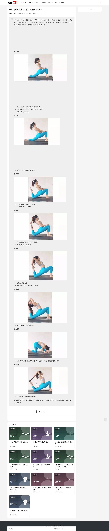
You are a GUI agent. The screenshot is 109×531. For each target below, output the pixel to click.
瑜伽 (56, 2)
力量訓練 (43, 2)
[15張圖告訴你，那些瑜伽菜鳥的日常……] (41, 479)
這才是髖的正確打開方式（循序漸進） (64, 443)
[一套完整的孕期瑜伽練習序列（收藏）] (64, 479)
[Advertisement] (43, 38)
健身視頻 (61, 2)
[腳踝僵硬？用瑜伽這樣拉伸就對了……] (19, 501)
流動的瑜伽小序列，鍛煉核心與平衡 (19, 465)
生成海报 (57, 528)
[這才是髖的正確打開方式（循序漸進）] (64, 433)
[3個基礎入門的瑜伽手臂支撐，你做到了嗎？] (19, 479)
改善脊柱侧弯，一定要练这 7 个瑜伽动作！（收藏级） (64, 465)
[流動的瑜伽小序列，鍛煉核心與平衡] (19, 456)
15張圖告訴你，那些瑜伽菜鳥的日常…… (42, 488)
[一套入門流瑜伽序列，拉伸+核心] (19, 433)
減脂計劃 (23, 2)
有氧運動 (30, 2)
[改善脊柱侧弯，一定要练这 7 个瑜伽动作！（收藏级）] (64, 456)
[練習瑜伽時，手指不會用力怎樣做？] (41, 456)
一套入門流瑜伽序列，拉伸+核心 (19, 443)
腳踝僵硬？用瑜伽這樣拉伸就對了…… (19, 511)
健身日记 (11, 13)
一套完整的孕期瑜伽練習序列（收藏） (63, 488)
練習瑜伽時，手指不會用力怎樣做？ (41, 465)
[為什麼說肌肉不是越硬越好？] (41, 433)
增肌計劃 (50, 2)
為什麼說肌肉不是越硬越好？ (41, 442)
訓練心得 (37, 2)
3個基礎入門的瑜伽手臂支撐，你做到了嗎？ (19, 488)
